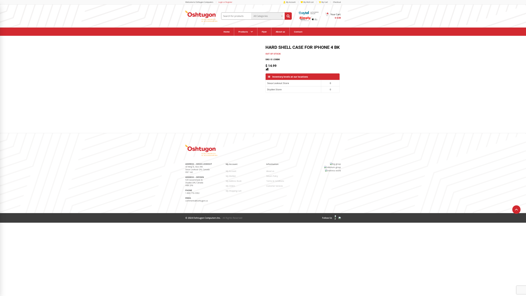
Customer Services (274, 186)
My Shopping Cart (233, 191)
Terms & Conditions (275, 181)
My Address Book (233, 181)
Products (243, 31)
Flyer (264, 31)
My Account (290, 2)
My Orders (230, 186)
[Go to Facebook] (335, 217)
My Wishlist (231, 176)
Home (227, 31)
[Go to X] (340, 218)
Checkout (337, 2)
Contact (298, 31)
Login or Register (225, 2)
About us (280, 31)
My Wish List (308, 2)
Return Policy (272, 176)
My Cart (324, 2)
